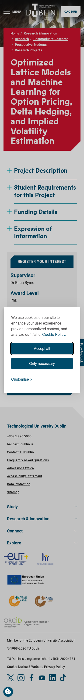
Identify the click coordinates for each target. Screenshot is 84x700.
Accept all (42, 348)
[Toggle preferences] (8, 692)
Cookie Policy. (54, 334)
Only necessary (42, 363)
